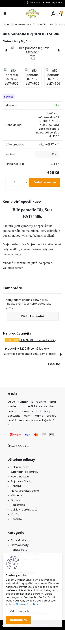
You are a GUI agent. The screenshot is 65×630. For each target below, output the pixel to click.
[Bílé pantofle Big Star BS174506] (32, 50)
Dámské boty (23, 24)
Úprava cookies (18, 446)
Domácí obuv (45, 24)
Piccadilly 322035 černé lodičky (27, 349)
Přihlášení (35, 2)
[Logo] (32, 13)
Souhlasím (18, 620)
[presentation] (6, 50)
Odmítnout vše (19, 611)
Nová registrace (54, 2)
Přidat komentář (32, 316)
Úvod (6, 24)
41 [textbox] (52, 154)
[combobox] (47, 154)
